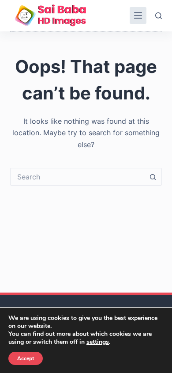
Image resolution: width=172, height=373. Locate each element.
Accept (25, 358)
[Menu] (138, 15)
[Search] (158, 15)
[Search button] (153, 177)
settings (97, 342)
